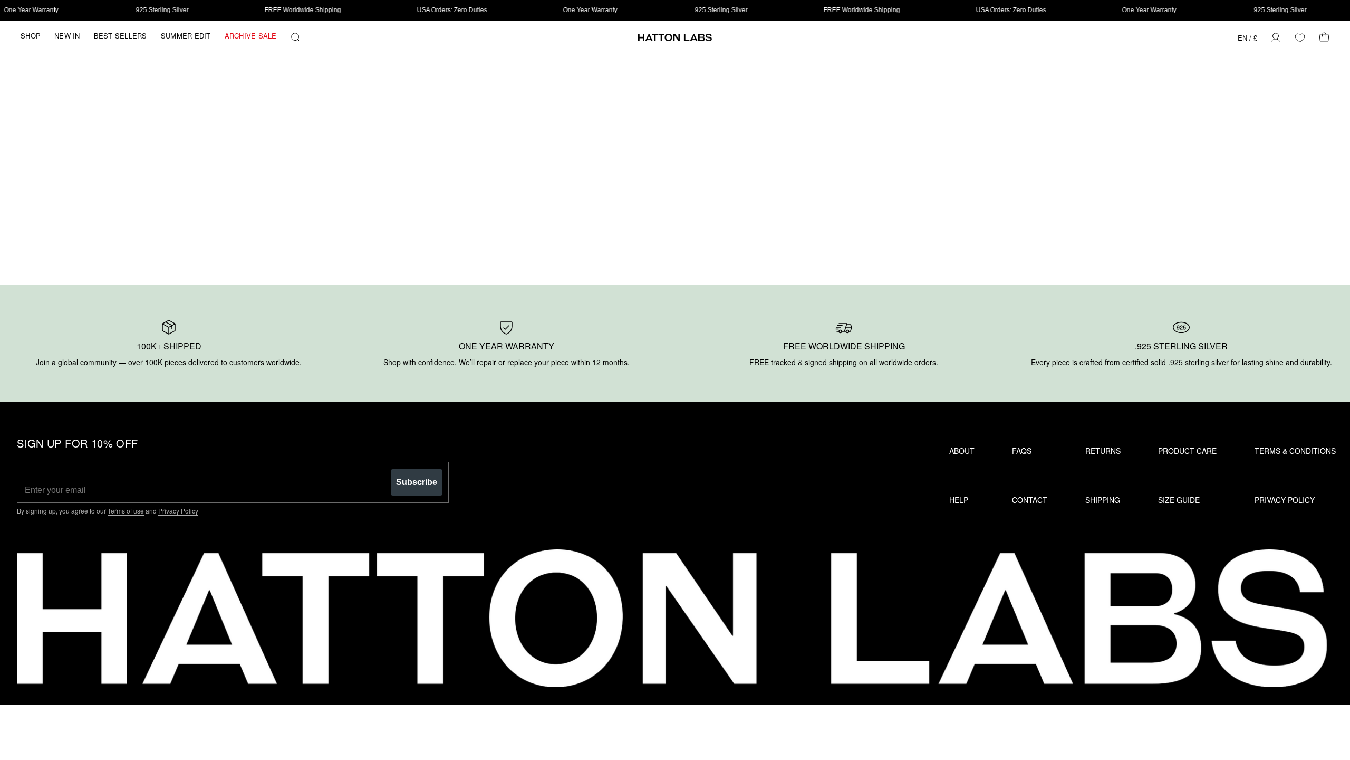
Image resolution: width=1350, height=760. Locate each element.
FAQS (1021, 450)
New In (67, 36)
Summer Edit (186, 36)
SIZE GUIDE (1179, 500)
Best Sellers (120, 36)
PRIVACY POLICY (1285, 500)
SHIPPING (1102, 500)
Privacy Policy (178, 510)
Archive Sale (251, 36)
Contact (1029, 500)
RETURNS (1103, 450)
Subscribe (416, 482)
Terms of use (126, 510)
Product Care (1187, 450)
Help (958, 500)
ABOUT (962, 450)
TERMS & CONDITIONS (1295, 450)
